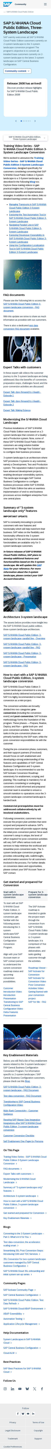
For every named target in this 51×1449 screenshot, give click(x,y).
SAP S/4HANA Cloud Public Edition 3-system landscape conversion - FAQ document (22, 307)
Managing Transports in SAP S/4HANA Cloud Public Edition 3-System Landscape (27, 208)
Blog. (27, 1081)
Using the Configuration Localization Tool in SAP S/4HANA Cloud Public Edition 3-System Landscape (26, 248)
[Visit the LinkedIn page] (12, 1389)
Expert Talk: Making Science (17, 410)
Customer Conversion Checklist (18, 1135)
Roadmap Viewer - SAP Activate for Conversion (37, 971)
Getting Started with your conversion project (38, 995)
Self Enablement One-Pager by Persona (23, 1141)
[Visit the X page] (34, 1389)
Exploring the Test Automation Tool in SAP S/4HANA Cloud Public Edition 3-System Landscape (28, 218)
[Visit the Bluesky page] (27, 1389)
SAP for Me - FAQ (37, 1002)
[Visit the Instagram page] (5, 1389)
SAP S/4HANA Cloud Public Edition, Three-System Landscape (25, 138)
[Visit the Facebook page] (42, 1389)
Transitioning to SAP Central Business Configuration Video (13, 1005)
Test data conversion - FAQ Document (22, 1096)
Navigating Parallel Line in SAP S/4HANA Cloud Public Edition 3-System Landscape (25, 228)
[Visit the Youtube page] (20, 1389)
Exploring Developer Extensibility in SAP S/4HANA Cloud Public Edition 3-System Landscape (28, 238)
